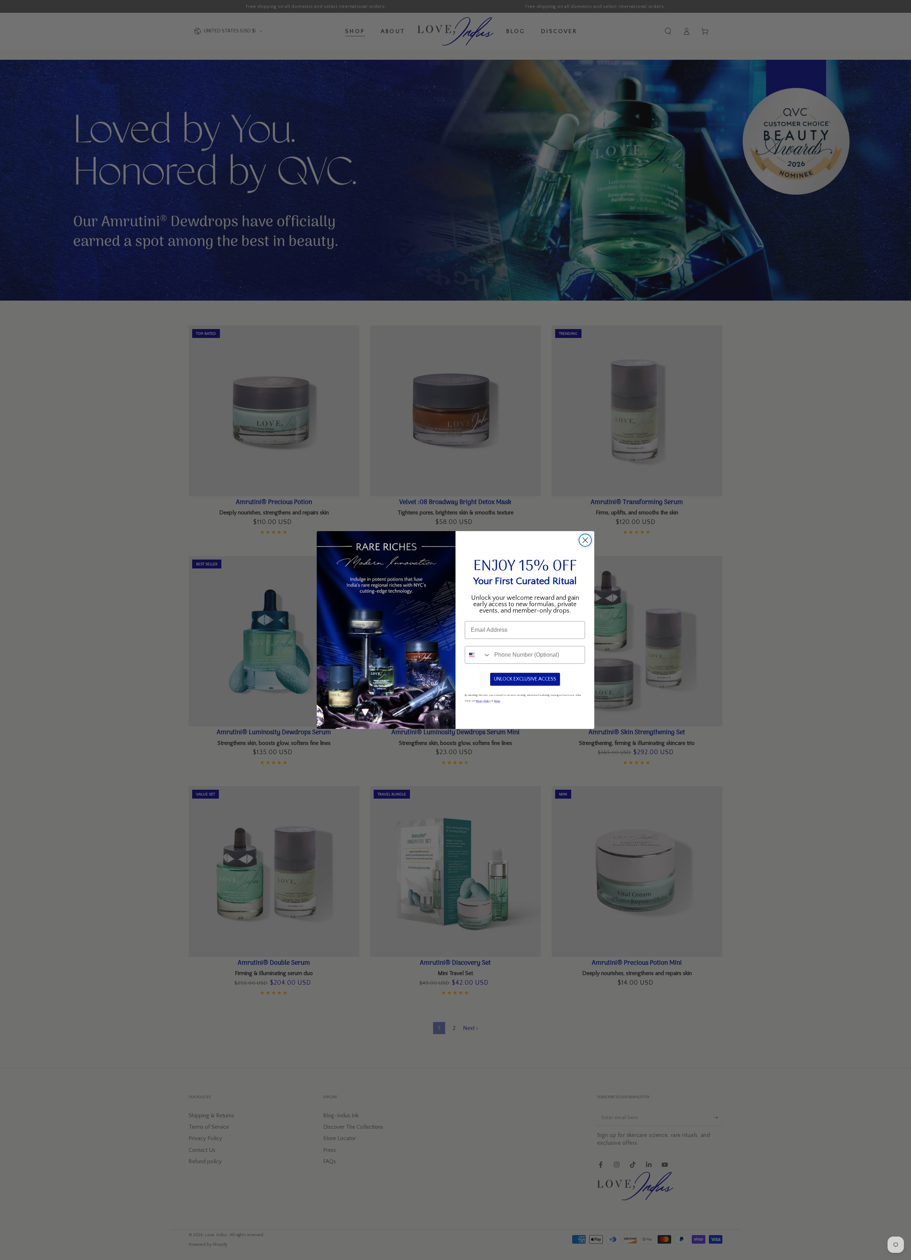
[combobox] (478, 654)
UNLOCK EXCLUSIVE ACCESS (525, 679)
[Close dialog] (585, 540)
